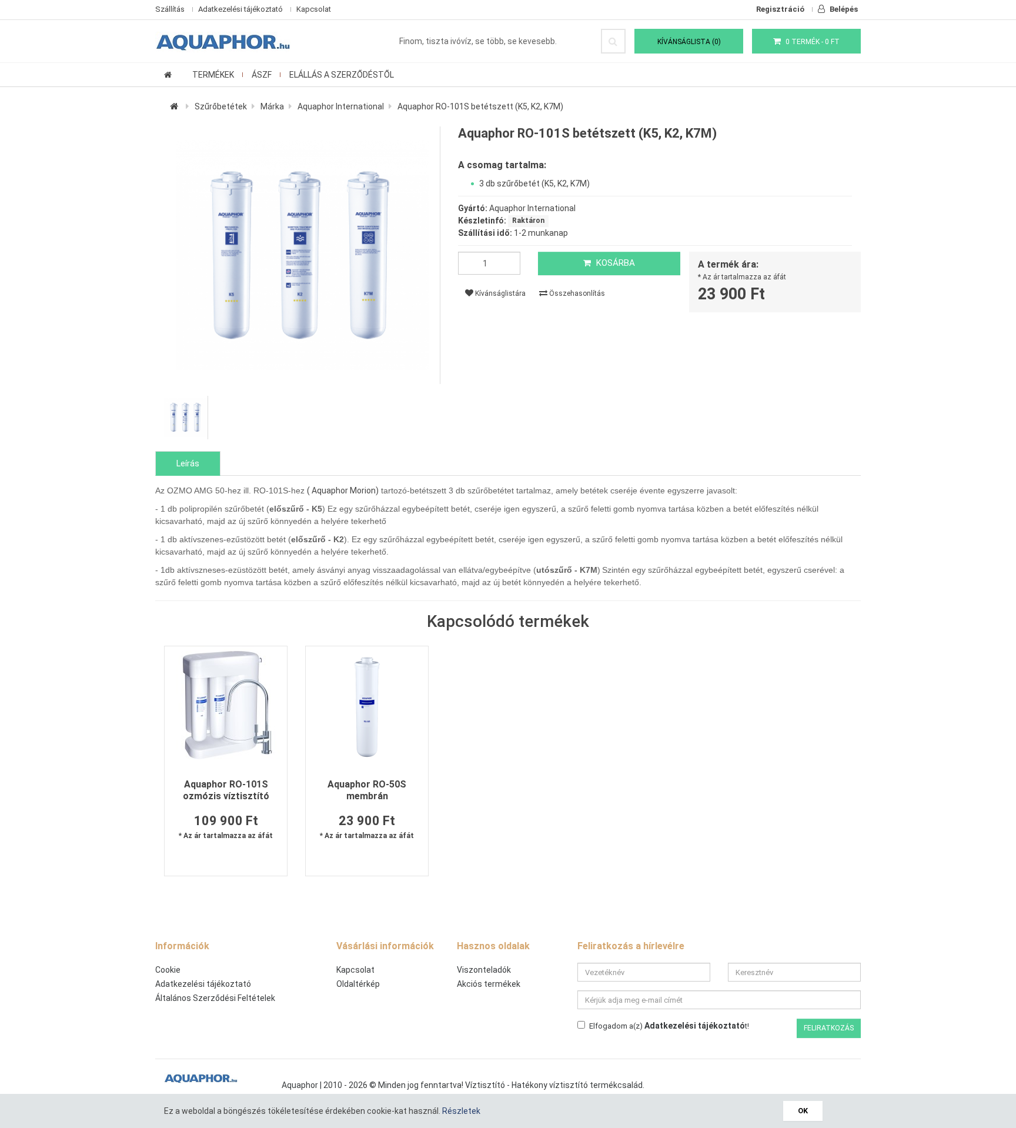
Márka (272, 106)
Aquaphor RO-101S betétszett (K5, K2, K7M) (480, 106)
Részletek (461, 1111)
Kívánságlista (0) (689, 42)
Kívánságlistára (499, 293)
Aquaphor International (341, 106)
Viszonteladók (484, 970)
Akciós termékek (488, 984)
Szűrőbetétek (221, 106)
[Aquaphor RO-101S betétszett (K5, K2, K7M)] (302, 255)
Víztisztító (485, 1085)
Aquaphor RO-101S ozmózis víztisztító (226, 790)
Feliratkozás (829, 1028)
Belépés (843, 9)
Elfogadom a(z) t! (669, 1025)
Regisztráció (780, 9)
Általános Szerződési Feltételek (215, 998)
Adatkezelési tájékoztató (240, 9)
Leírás (187, 463)
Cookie (168, 970)
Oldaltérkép (358, 984)
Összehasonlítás (576, 293)
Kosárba (614, 263)
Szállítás (170, 9)
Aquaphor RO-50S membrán (366, 790)
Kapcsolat (313, 9)
